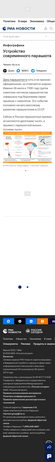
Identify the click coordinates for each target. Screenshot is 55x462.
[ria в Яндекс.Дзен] (19, 321)
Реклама (25, 344)
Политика (8, 339)
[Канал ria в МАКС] (8, 321)
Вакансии (8, 356)
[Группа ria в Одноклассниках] (42, 321)
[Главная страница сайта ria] (18, 28)
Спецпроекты (10, 344)
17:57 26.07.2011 (11, 37)
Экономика (35, 339)
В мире (47, 339)
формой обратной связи (15, 436)
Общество (21, 339)
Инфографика (13, 45)
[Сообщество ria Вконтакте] (31, 321)
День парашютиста (15, 79)
